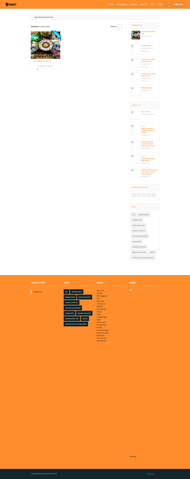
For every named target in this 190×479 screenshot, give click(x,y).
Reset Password (103, 333)
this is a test (145, 111)
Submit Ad (178, 4)
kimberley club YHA (139, 247)
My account (101, 322)
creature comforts (138, 231)
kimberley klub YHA (139, 252)
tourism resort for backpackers (143, 258)
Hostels (50, 66)
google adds (136, 241)
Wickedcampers (147, 88)
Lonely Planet (146, 45)
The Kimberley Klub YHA (42, 61)
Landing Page (102, 317)
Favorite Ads (101, 309)
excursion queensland (140, 236)
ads (133, 214)
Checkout (100, 301)
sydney (152, 252)
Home (110, 4)
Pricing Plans (101, 325)
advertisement (144, 214)
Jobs (148, 148)
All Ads (99, 293)
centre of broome (138, 225)
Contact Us (37, 292)
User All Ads (101, 341)
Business (133, 4)
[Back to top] (183, 465)
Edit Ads (100, 306)
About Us (144, 4)
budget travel (137, 220)
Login (160, 4)
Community (150, 114)
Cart (152, 4)
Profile (99, 327)
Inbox (99, 314)
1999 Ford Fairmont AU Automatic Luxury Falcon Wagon (149, 172)
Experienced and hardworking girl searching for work (148, 143)
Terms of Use (102, 338)
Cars (148, 90)
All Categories (121, 4)
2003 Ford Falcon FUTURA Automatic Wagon (148, 130)
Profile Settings (102, 330)
